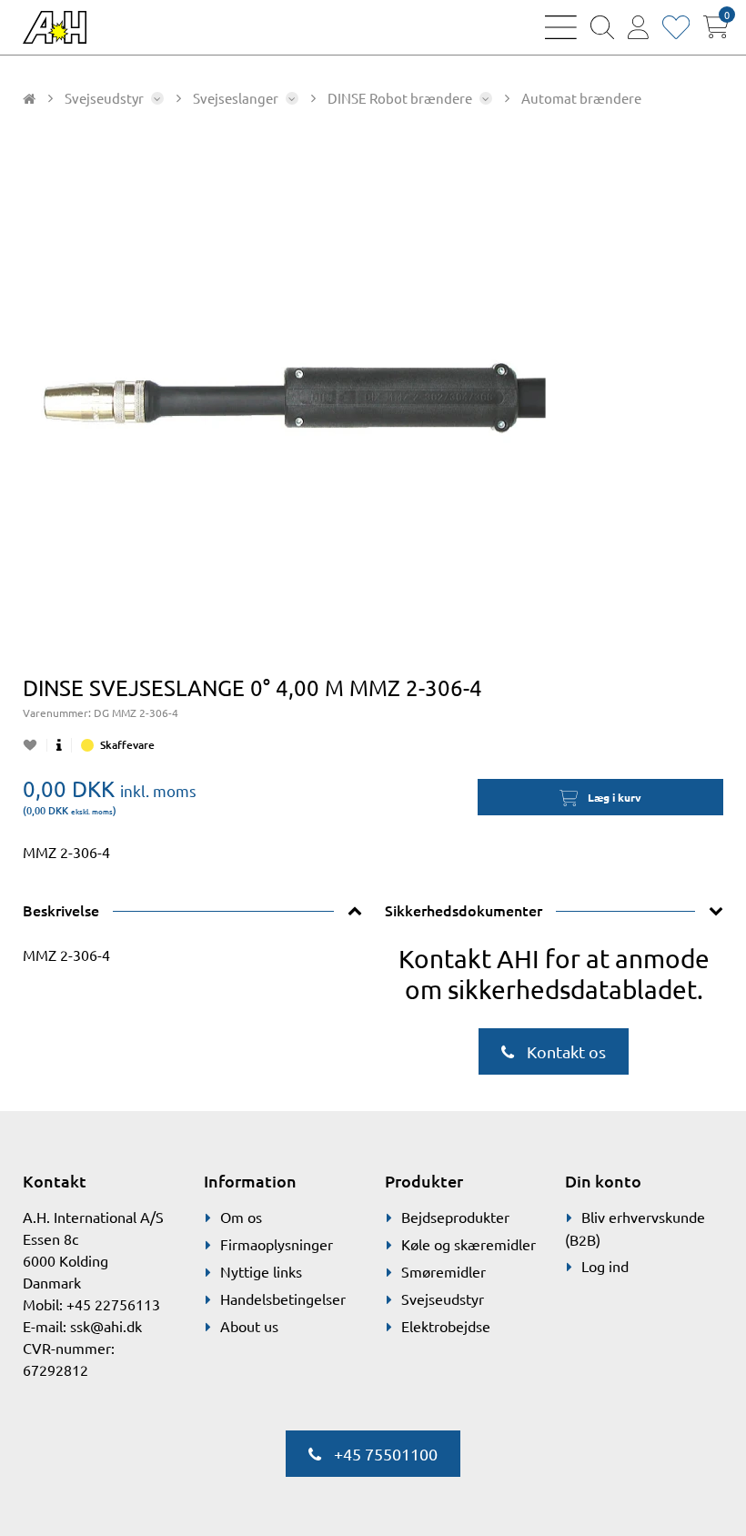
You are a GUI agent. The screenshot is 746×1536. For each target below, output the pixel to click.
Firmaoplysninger (276, 1244)
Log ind (605, 1266)
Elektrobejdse (445, 1326)
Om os (241, 1217)
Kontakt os (564, 1051)
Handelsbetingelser (283, 1298)
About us (249, 1326)
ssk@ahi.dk (106, 1326)
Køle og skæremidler (468, 1244)
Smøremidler (443, 1271)
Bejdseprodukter (455, 1217)
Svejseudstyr (442, 1298)
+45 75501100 (384, 1453)
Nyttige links (261, 1271)
